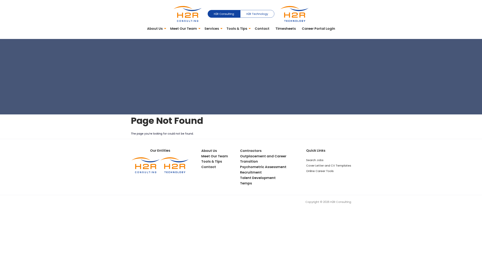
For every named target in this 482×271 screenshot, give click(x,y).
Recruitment (251, 172)
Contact (262, 28)
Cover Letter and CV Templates (328, 165)
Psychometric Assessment (263, 166)
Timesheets (285, 28)
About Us (155, 28)
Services (211, 28)
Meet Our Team (183, 28)
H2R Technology (257, 14)
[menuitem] (155, 29)
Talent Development (258, 177)
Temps (246, 183)
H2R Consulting (224, 14)
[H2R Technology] (294, 14)
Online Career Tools (320, 171)
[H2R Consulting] (187, 14)
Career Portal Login (318, 28)
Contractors (251, 150)
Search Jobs (314, 160)
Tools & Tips (237, 28)
